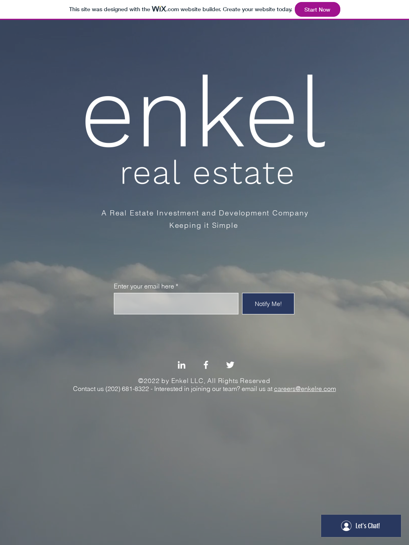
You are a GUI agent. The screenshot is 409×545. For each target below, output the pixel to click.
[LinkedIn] (181, 364)
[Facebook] (206, 364)
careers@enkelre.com (305, 389)
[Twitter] (230, 364)
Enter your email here (144, 286)
